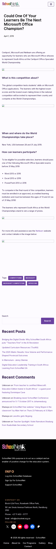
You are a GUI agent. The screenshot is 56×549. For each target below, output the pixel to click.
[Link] (13, 526)
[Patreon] (38, 526)
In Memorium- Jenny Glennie (15, 360)
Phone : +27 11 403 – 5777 (16, 514)
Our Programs (29, 543)
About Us (16, 543)
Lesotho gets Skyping (22, 416)
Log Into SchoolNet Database (18, 476)
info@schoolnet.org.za (20, 518)
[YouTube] (20, 526)
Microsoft (30, 278)
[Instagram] (26, 526)
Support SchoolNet (13, 484)
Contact (28, 546)
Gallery (42, 543)
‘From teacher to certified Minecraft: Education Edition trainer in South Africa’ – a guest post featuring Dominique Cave (26, 389)
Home (6, 543)
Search (5, 316)
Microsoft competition (13, 283)
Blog (50, 543)
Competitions (16, 278)
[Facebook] (32, 526)
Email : (8, 518)
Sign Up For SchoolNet (15, 480)
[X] (7, 526)
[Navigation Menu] (51, 4)
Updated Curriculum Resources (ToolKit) (20, 347)
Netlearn (39, 231)
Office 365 (32, 283)
